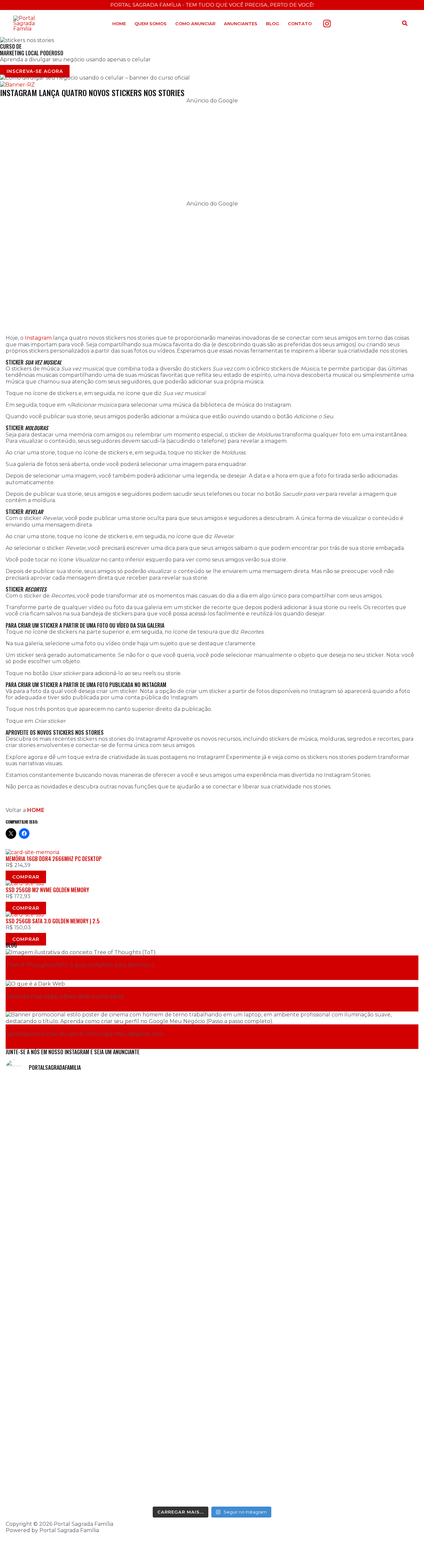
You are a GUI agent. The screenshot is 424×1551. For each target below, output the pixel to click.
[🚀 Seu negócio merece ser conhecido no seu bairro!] (160, 1154)
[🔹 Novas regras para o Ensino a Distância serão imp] (56, 1163)
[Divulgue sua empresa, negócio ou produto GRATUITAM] (264, 1208)
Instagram (38, 338)
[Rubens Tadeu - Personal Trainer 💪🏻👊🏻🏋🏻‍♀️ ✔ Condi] (56, 1392)
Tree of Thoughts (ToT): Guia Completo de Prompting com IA (76, 958)
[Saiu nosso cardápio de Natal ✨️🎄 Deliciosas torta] (264, 1405)
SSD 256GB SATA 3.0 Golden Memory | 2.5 (53, 921)
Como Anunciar (195, 24)
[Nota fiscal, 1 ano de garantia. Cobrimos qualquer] (160, 1402)
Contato (300, 24)
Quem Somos (150, 24)
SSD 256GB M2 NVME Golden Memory (47, 890)
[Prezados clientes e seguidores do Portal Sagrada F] (368, 1128)
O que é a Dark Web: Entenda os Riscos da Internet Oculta (73, 990)
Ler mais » (24, 977)
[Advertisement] (204, 154)
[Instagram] (327, 23)
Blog (272, 24)
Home (119, 24)
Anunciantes (240, 24)
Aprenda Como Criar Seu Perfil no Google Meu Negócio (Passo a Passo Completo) (101, 1027)
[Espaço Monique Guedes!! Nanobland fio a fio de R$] (368, 1418)
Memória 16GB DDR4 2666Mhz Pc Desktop (54, 859)
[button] (405, 23)
